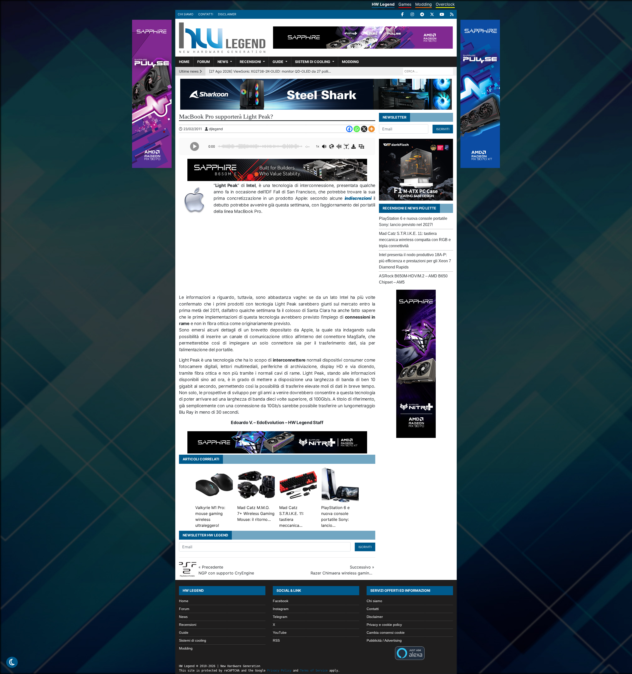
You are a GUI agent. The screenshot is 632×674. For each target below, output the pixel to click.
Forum (203, 62)
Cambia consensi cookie (386, 632)
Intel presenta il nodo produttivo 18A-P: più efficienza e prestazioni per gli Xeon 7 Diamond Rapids (415, 261)
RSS (276, 640)
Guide (278, 62)
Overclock (445, 4)
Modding (423, 4)
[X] (432, 14)
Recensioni (250, 62)
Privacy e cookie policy (384, 625)
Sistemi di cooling (312, 62)
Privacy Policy (279, 670)
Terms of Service (314, 670)
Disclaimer (227, 14)
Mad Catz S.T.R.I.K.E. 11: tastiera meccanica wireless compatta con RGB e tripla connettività (415, 239)
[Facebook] (402, 14)
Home (184, 62)
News (222, 62)
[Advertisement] (294, 254)
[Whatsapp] (357, 129)
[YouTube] (442, 14)
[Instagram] (412, 14)
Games (404, 4)
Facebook (280, 601)
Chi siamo (185, 14)
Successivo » (342, 570)
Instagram (281, 609)
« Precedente (226, 570)
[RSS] (452, 14)
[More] (371, 129)
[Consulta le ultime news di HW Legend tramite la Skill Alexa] (409, 652)
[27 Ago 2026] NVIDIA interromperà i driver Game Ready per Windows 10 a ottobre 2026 (270, 71)
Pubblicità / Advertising (384, 640)
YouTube (280, 632)
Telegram (280, 617)
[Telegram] (422, 14)
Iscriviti (365, 547)
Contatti (205, 14)
